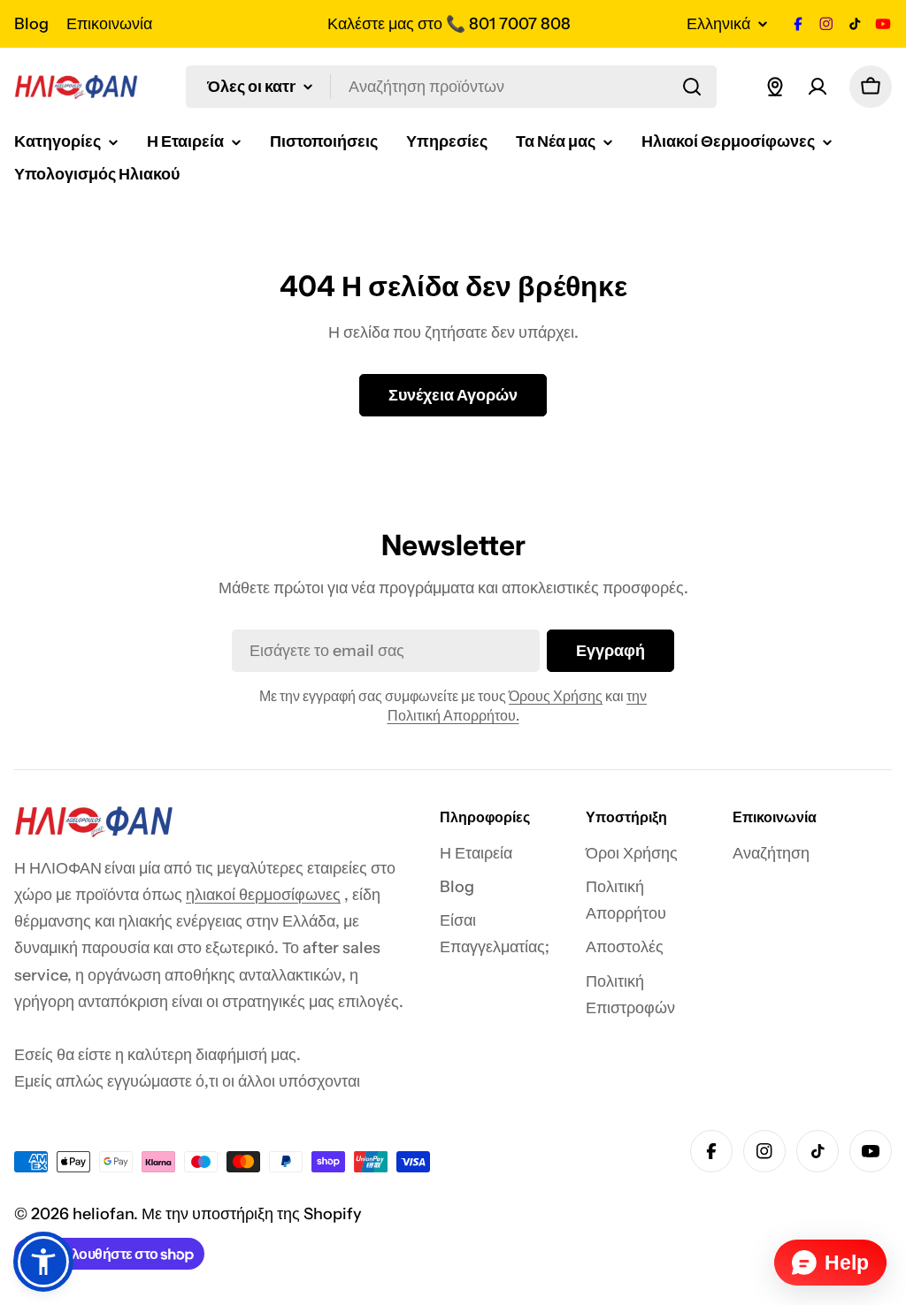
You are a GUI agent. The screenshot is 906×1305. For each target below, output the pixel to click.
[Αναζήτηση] (692, 86)
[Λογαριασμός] (817, 86)
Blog (31, 24)
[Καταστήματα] (775, 86)
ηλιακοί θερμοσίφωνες (263, 894)
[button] (43, 1261)
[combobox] (451, 86)
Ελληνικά (718, 24)
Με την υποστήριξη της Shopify (252, 1214)
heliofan (103, 1214)
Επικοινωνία (109, 24)
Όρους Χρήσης (556, 696)
